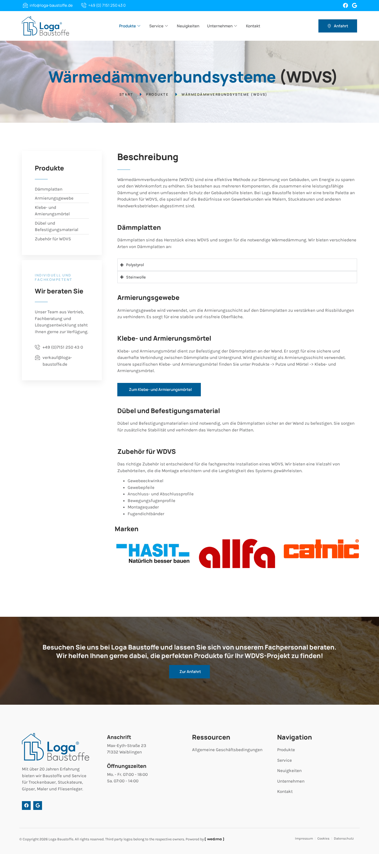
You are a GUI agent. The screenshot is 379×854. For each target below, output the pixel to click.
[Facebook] (345, 5)
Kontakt (253, 26)
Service (156, 26)
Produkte (127, 26)
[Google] (354, 5)
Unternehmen (220, 26)
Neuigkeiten (188, 26)
